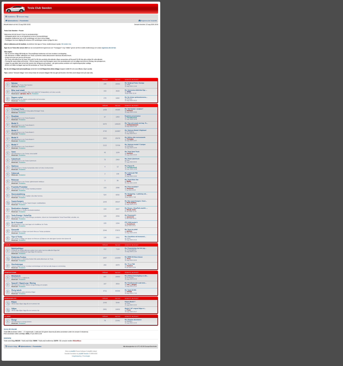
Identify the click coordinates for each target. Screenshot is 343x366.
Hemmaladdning (18, 194)
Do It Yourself (17, 223)
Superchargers (17, 201)
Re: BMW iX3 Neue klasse (134, 257)
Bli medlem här (66, 44)
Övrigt (13, 320)
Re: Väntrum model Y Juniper (135, 144)
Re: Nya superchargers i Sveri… (136, 201)
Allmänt (7, 316)
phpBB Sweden (84, 353)
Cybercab (15, 173)
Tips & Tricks (16, 237)
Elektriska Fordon (18, 257)
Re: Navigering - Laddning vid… (136, 194)
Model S (14, 123)
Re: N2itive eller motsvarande (135, 137)
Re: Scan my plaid (131, 229)
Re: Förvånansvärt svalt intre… (136, 283)
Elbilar (7, 245)
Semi (13, 152)
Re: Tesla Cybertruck (132, 159)
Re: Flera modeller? (132, 187)
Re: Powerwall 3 (130, 215)
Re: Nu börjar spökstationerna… (136, 97)
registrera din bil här (109, 48)
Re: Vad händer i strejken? (134, 109)
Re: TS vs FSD (130, 264)
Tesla (6, 105)
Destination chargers (20, 208)
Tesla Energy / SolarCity (21, 215)
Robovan (15, 180)
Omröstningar (17, 264)
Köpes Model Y (130, 301)
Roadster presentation (133, 116)
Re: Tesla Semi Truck (132, 151)
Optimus (14, 166)
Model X (14, 138)
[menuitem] (22, 16)
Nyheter (7, 79)
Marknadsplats (10, 298)
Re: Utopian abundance (133, 319)
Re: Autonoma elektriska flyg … (136, 90)
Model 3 (14, 130)
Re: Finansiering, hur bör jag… (135, 248)
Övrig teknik (16, 290)
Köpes (14, 302)
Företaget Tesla (17, 109)
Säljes (13, 309)
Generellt (15, 230)
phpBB (72, 351)
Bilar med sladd (18, 90)
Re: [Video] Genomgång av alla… (136, 276)
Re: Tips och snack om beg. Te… (136, 123)
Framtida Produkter (19, 187)
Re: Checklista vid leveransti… (135, 236)
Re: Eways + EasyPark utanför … (136, 208)
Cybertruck (15, 159)
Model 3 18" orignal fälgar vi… (135, 308)
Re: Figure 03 (129, 166)
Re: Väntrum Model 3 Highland (135, 130)
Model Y (14, 145)
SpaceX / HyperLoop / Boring (23, 283)
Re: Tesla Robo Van (131, 179)
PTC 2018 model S (131, 222)
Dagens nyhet (17, 97)
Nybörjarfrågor (17, 248)
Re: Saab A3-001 (130, 290)
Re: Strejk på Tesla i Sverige (134, 83)
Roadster (15, 116)
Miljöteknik (15, 276)
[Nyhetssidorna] (15, 8)
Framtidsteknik (10, 272)
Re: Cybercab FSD (131, 173)
